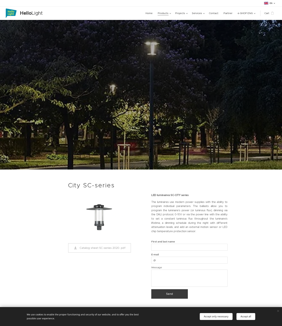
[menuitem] (150, 13)
